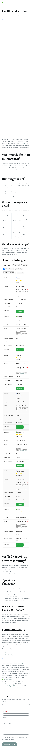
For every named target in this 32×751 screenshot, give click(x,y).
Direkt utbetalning (9, 272)
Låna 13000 (8, 688)
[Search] (26, 2)
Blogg (24, 15)
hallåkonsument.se (23, 296)
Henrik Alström (6, 661)
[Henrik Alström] (7, 658)
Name (5, 706)
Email (5, 711)
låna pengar (23, 143)
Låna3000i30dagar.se (19, 663)
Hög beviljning (8, 268)
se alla (24, 681)
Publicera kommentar (9, 744)
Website (5, 717)
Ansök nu (19, 311)
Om (6, 652)
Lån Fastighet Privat (10, 686)
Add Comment (7, 723)
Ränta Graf (8, 683)
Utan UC (25, 265)
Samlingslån (20, 272)
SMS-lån (17, 265)
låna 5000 (6, 618)
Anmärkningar (19, 268)
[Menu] (29, 2)
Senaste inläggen (10, 654)
